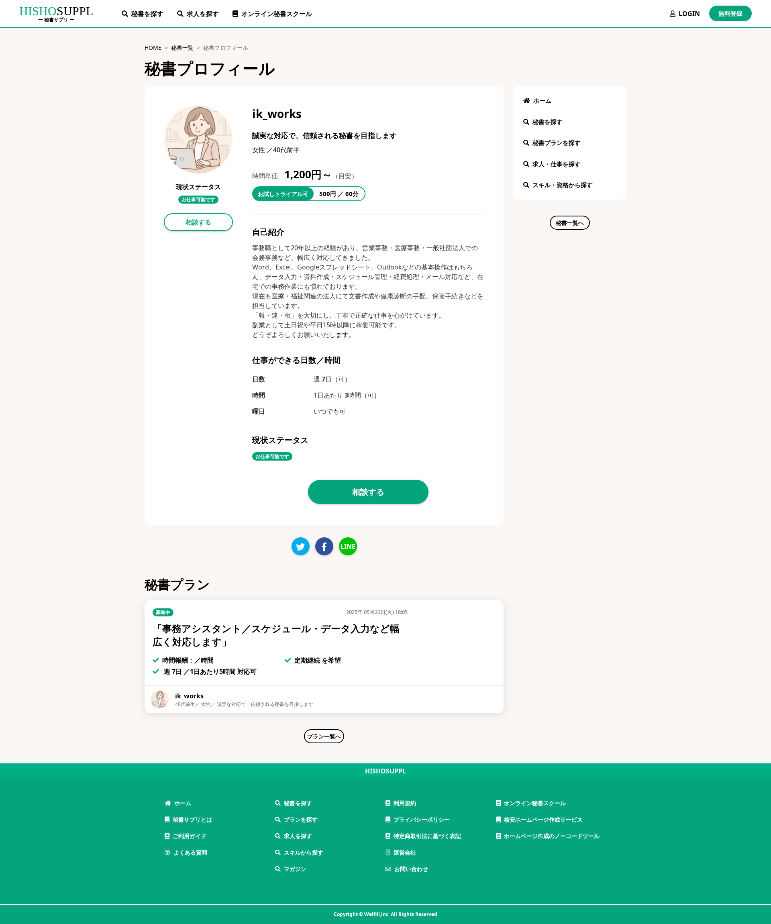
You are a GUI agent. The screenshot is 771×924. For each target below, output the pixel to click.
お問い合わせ (411, 869)
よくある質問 (190, 852)
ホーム (542, 100)
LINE (348, 546)
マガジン (295, 869)
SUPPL (56, 11)
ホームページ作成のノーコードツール (552, 836)
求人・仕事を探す (556, 164)
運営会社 (405, 852)
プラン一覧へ (324, 736)
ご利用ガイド (189, 836)
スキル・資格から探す (562, 185)
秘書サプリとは (192, 819)
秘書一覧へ (570, 222)
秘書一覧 (182, 47)
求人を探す (203, 13)
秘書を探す (147, 13)
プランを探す (301, 819)
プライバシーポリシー (422, 819)
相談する (198, 222)
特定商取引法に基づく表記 (427, 836)
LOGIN (689, 13)
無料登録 (730, 13)
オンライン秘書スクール (276, 13)
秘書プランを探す (556, 143)
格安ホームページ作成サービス (543, 819)
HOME (153, 47)
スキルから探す (303, 852)
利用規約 (405, 803)
